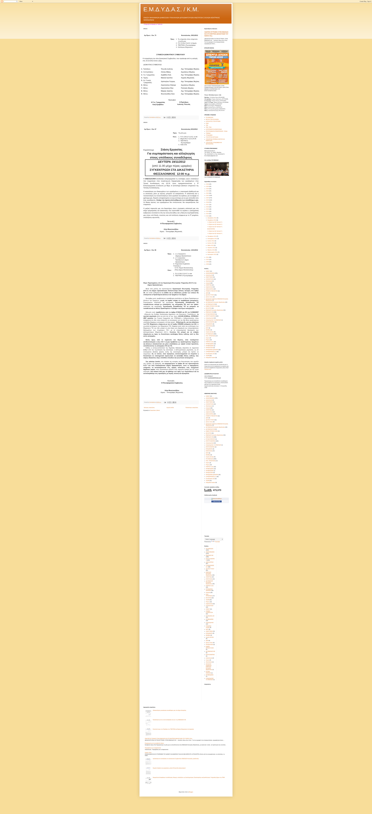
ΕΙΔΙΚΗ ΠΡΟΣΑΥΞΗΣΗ (212, 306)
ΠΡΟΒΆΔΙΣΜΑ (209, 345)
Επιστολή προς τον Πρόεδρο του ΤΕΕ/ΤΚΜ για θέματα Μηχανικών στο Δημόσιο (173, 729)
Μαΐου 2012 (211, 245)
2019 (207, 200)
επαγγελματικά (209, 318)
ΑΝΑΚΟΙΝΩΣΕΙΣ (210, 273)
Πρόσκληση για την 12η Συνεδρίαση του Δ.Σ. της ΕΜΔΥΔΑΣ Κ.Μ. (169, 719)
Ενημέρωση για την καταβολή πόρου (154, 743)
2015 (207, 209)
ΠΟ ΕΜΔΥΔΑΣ (209, 117)
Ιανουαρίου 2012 (212, 254)
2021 (207, 195)
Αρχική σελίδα (170, 407)
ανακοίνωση (209, 275)
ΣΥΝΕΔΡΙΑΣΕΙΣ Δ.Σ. (211, 351)
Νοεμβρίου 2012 (212, 220)
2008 (207, 264)
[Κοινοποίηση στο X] (171, 117)
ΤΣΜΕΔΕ (208, 133)
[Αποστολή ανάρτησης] (164, 117)
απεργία (208, 283)
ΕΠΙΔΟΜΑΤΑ (209, 324)
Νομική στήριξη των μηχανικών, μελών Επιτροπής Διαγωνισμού (169, 768)
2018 (207, 202)
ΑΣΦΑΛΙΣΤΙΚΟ (209, 289)
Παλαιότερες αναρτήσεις (192, 407)
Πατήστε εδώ (207, 369)
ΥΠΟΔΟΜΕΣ (209, 135)
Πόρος (207, 340)
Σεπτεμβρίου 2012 (212, 238)
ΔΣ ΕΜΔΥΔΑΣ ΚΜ (210, 304)
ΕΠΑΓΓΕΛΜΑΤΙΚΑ (210, 316)
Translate (217, 541)
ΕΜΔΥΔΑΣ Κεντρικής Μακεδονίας (214, 310)
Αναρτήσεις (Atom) (155, 410)
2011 (207, 257)
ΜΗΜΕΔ (208, 330)
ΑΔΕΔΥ (208, 271)
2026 (207, 184)
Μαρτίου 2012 (211, 250)
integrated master (210, 357)
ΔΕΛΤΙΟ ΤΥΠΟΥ (210, 295)
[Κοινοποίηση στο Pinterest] (175, 117)
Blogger (191, 792)
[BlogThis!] (169, 117)
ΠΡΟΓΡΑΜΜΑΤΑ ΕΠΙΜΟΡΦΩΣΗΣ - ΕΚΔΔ (216, 131)
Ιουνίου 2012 (211, 243)
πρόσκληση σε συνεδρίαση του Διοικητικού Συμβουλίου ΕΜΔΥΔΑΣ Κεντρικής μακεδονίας (176, 758)
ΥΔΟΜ (207, 355)
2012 (207, 216)
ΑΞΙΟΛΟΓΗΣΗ (209, 279)
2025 (207, 186)
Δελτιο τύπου (209, 297)
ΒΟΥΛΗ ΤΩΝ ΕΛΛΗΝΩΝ (212, 119)
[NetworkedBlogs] (216, 498)
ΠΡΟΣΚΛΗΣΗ (209, 347)
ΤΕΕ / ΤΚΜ (208, 127)
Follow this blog (216, 501)
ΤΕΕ (207, 125)
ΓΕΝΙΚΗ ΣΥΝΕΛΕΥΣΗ (211, 291)
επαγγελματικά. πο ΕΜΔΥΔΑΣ (213, 320)
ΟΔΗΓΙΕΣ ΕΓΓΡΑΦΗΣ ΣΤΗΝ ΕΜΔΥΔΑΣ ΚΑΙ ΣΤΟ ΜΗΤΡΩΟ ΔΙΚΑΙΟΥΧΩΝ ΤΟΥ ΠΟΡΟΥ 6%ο (216, 34)
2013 (207, 213)
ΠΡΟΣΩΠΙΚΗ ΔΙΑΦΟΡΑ (212, 349)
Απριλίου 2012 (212, 247)
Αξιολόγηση (209, 281)
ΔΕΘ (207, 293)
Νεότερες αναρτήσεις (149, 407)
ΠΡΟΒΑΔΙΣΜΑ (209, 343)
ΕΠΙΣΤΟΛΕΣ (209, 326)
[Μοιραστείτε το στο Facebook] (173, 117)
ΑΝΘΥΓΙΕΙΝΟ (209, 277)
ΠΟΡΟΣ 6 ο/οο (210, 341)
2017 (207, 204)
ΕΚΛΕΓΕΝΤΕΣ (211, 229)
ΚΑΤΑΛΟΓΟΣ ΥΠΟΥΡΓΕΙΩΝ (213, 121)
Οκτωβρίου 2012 (212, 236)
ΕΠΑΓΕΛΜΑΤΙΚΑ (210, 322)
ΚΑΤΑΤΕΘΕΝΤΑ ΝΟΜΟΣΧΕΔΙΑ (214, 129)
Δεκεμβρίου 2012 (212, 218)
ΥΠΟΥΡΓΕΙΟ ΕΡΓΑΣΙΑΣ (212, 137)
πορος (207, 338)
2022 (207, 193)
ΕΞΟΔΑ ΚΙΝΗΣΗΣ (210, 314)
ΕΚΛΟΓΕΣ (208, 308)
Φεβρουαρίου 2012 (213, 252)
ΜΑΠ (207, 328)
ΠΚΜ (207, 123)
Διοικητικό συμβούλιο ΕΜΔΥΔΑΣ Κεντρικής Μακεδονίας (209, 666)
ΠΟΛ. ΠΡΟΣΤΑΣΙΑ (210, 336)
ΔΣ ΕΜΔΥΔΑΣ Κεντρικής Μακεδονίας (215, 302)
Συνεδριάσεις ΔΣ (210, 353)
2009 (207, 261)
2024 (207, 188)
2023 (207, 191)
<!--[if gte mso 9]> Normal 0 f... (215, 222)
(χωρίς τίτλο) (148, 752)
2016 (207, 207)
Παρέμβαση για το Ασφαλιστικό (153, 748)
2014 (207, 211)
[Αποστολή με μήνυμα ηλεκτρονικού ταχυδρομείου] (167, 117)
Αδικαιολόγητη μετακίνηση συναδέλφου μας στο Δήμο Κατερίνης (169, 710)
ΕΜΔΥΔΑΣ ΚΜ (209, 312)
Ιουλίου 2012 (211, 241)
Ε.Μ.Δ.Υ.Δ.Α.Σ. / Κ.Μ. (171, 9)
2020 (207, 198)
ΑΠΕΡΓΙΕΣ (208, 285)
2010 (207, 259)
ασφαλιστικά (209, 287)
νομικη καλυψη (210, 332)
